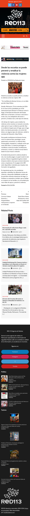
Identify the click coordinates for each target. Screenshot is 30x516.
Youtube (15, 366)
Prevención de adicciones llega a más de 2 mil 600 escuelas (14, 228)
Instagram (15, 356)
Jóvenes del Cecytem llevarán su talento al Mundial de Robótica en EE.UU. (13, 300)
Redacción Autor (20, 80)
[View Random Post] (23, 36)
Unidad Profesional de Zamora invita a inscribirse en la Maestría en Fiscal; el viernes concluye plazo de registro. (14, 264)
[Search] (26, 36)
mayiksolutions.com (9, 512)
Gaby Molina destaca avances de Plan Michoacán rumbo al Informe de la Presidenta (17, 378)
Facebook (15, 352)
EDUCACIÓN (11, 185)
